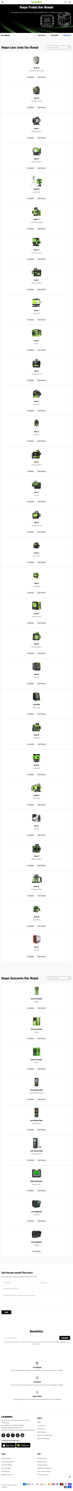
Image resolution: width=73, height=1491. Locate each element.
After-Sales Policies (44, 1471)
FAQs (39, 1422)
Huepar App (5, 1471)
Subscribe (64, 1338)
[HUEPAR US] (36, 2)
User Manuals (41, 1432)
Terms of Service (43, 1474)
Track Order (41, 1426)
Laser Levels (42, 35)
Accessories (54, 35)
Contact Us (67, 35)
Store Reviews (6, 1458)
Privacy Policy (42, 1458)
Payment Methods (43, 1438)
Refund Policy (42, 1462)
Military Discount (7, 1474)
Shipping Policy (42, 1465)
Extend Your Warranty (44, 1435)
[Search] (65, 2)
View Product (41, 77)
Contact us (40, 1429)
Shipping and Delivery (44, 1468)
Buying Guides (6, 1468)
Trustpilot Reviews (7, 1462)
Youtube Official (6, 1465)
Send (6, 1312)
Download (31, 77)
